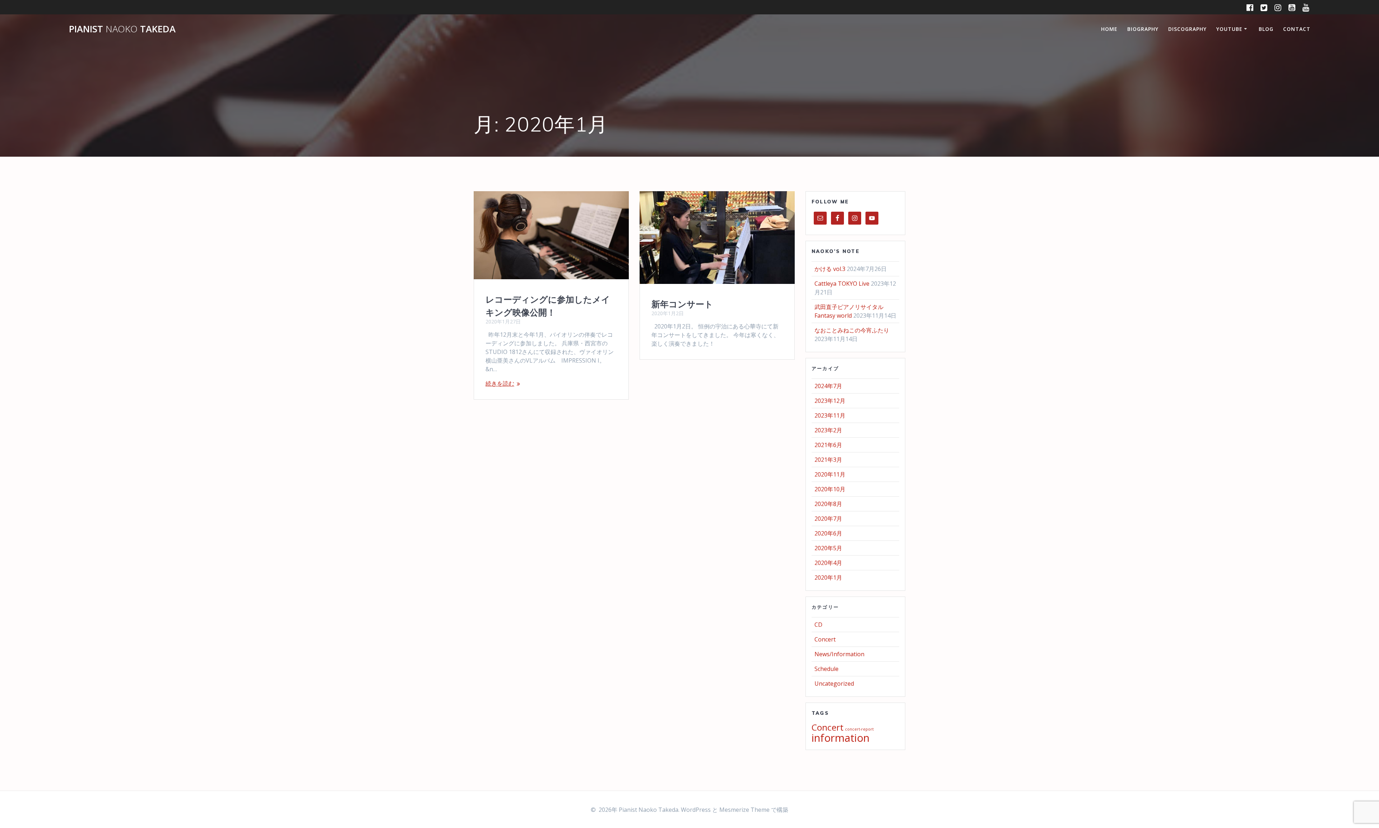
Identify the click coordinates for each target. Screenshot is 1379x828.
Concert (825, 639)
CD (818, 625)
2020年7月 (828, 519)
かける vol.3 (829, 269)
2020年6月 (828, 533)
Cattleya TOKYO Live (841, 284)
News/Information (839, 654)
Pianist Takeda (122, 29)
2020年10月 (829, 489)
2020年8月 (828, 504)
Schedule (826, 669)
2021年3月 (828, 460)
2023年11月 (829, 415)
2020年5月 (828, 548)
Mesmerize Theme (744, 810)
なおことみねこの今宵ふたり (851, 330)
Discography (1187, 29)
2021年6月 (828, 445)
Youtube (1229, 29)
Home (1109, 29)
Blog (1266, 29)
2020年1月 (828, 577)
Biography (1143, 29)
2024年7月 (828, 386)
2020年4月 (828, 563)
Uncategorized (834, 683)
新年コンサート (682, 304)
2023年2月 (828, 430)
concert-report (859, 729)
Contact (1296, 29)
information (840, 738)
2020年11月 (829, 474)
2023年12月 (829, 401)
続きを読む (500, 383)
